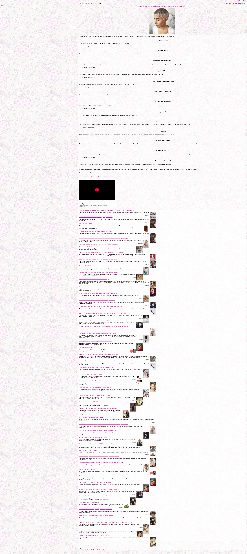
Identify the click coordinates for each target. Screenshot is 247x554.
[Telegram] (244, 3)
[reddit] (235, 3)
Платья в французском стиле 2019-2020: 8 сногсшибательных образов (96, 401)
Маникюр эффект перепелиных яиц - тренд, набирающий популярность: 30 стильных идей (100, 306)
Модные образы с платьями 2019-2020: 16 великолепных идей (94, 279)
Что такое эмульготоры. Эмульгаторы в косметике (91, 417)
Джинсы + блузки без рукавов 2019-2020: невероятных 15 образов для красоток (98, 489)
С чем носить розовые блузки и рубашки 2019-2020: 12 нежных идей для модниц (98, 244)
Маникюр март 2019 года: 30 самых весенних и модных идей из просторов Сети (98, 293)
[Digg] (233, 3)
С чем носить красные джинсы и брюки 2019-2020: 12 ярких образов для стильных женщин (101, 252)
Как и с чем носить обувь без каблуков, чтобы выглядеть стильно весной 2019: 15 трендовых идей (102, 313)
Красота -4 (99, 549)
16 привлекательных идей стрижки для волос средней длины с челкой (96, 217)
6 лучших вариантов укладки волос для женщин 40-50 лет (93, 437)
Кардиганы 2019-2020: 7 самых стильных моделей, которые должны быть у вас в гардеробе (101, 265)
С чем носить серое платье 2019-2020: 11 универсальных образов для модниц (98, 408)
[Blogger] (231, 3)
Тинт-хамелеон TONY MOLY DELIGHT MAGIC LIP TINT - (92, 374)
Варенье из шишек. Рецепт (85, 223)
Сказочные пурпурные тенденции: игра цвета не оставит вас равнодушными (97, 286)
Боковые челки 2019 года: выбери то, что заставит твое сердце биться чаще (97, 300)
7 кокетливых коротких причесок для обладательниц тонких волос (94, 395)
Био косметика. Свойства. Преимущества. (89, 502)
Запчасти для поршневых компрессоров (87, 204)
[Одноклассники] (227, 3)
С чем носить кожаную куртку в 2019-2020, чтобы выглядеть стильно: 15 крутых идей (99, 259)
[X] (229, 3)
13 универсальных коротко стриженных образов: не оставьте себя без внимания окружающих (101, 462)
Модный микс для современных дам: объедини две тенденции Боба (95, 509)
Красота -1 (81, 549)
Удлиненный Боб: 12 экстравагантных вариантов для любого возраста (96, 495)
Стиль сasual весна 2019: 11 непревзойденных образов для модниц (95, 387)
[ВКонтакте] (226, 3)
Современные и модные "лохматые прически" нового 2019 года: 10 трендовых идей (99, 456)
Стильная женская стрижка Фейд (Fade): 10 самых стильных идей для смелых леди (99, 380)
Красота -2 (87, 549)
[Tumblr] (238, 3)
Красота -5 (105, 549)
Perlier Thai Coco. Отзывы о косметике (88, 450)
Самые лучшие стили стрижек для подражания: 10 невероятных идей (103, 176)
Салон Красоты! (242, 0)
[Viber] (240, 3)
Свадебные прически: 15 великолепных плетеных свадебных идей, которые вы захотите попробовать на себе (105, 522)
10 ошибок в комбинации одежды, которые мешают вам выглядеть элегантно (97, 367)
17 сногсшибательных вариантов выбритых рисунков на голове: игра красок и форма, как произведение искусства (106, 210)
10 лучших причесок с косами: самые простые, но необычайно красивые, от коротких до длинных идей (103, 238)
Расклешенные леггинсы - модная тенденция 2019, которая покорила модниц (97, 333)
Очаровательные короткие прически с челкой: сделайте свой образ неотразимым (98, 272)
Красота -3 (93, 549)
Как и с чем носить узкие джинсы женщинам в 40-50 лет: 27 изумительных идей (98, 430)
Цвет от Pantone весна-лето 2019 (87, 347)
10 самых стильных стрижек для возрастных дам (90, 528)
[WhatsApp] (242, 3)
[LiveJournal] (236, 3)
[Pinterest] (245, 3)
